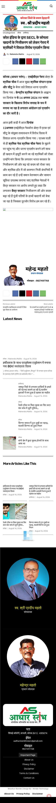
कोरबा (19, 33)
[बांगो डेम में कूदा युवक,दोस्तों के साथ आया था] (9, 443)
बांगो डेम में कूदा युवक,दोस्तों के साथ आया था (33, 442)
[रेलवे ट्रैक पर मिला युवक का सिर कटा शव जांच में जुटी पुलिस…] (9, 407)
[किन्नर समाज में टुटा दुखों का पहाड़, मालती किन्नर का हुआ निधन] (9, 425)
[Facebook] (15, 61)
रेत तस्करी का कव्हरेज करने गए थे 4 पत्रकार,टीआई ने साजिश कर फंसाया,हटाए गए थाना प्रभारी (41, 309)
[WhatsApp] (43, 61)
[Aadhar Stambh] (26, 6)
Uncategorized (9, 33)
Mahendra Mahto (17, 54)
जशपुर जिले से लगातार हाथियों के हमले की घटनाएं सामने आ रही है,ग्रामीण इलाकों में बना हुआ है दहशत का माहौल (34, 389)
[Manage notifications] (49, 796)
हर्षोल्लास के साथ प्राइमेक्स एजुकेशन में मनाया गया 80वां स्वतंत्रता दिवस (27, 364)
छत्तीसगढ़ (26, 33)
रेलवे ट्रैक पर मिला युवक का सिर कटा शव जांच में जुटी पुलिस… (34, 406)
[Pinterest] (29, 61)
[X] (22, 61)
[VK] (36, 61)
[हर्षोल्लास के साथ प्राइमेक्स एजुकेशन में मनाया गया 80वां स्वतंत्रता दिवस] (28, 339)
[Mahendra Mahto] (5, 54)
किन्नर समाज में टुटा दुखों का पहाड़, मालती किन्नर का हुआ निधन (33, 424)
